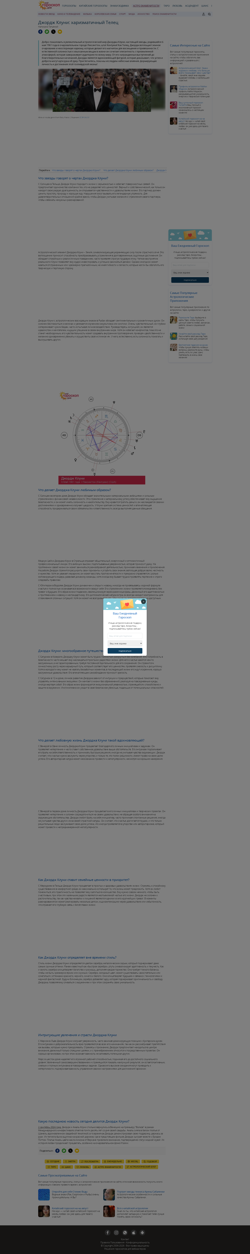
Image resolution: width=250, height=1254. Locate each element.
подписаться (125, 650)
